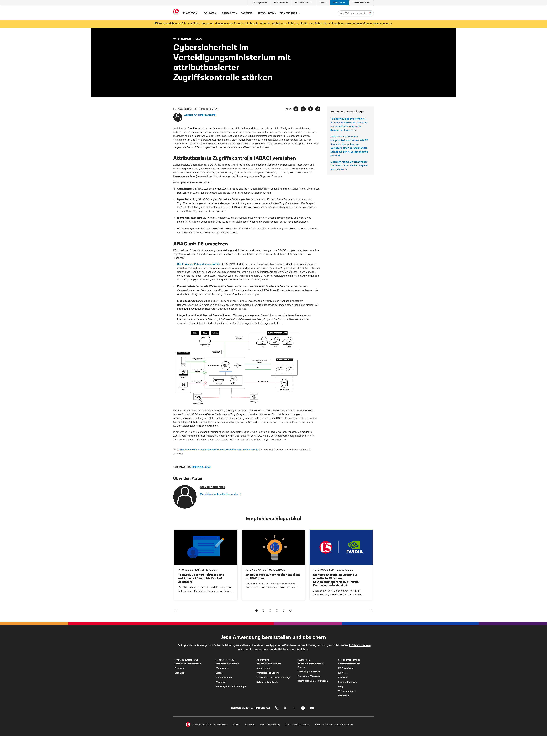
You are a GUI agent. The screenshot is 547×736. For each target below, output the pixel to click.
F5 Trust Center (346, 668)
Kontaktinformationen (349, 663)
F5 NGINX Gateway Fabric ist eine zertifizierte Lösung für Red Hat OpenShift (201, 578)
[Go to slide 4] (277, 610)
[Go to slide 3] (270, 610)
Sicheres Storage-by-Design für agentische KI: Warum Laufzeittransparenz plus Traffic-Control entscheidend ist (336, 580)
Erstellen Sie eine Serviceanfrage (273, 677)
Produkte (179, 668)
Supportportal (263, 668)
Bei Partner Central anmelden (312, 680)
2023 (207, 466)
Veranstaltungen (346, 691)
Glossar (219, 672)
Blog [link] (199, 38)
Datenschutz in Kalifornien (297, 724)
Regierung (197, 466)
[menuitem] (259, 2)
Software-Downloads (267, 682)
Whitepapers (222, 668)
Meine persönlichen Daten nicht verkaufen (334, 724)
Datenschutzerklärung (270, 724)
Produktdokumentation (227, 663)
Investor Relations (347, 682)
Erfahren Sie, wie (360, 645)
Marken (236, 724)
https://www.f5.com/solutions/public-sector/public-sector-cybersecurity (218, 449)
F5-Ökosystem (256, 569)
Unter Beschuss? (361, 2)
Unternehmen (182, 38)
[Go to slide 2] (263, 610)
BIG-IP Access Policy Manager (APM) (198, 264)
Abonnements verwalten (268, 663)
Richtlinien (249, 724)
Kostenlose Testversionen (188, 663)
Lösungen (180, 672)
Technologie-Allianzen (308, 671)
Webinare (220, 682)
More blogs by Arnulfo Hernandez (219, 494)
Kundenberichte (224, 677)
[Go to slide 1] (256, 610)
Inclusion (342, 677)
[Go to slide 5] (284, 610)
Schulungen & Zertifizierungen (231, 686)
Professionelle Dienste (267, 672)
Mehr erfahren (381, 23)
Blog (340, 686)
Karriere (342, 672)
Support (322, 2)
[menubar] (273, 2)
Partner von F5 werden (309, 676)
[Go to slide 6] (290, 610)
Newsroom (343, 695)
